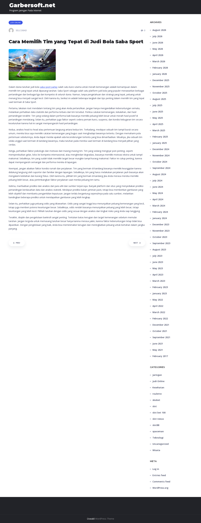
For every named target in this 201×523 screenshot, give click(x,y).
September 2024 (161, 167)
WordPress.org (160, 487)
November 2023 (160, 230)
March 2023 (158, 280)
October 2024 (159, 161)
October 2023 (159, 236)
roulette (157, 393)
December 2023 (160, 224)
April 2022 (157, 305)
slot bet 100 (159, 412)
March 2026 (158, 61)
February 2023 (160, 287)
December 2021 (160, 324)
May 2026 (157, 48)
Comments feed (161, 481)
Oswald (91, 518)
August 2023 (159, 249)
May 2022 (157, 299)
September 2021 (161, 337)
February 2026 (160, 67)
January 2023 (159, 293)
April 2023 (157, 274)
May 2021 (157, 349)
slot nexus (158, 418)
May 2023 (157, 268)
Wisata (156, 450)
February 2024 (160, 211)
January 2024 (159, 218)
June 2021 (157, 343)
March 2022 (158, 312)
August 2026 (159, 30)
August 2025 (159, 99)
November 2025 (160, 86)
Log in (155, 469)
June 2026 (157, 42)
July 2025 (157, 105)
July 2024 (157, 180)
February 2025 (160, 136)
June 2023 (157, 262)
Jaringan (157, 374)
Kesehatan (158, 387)
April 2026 (157, 55)
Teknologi (157, 437)
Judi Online (158, 381)
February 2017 (160, 356)
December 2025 (160, 80)
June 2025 (157, 111)
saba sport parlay (48, 86)
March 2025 (158, 130)
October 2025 (159, 92)
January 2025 (159, 142)
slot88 (155, 425)
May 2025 (157, 117)
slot (154, 406)
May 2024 (157, 193)
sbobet (156, 400)
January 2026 (159, 73)
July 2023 (157, 255)
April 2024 (157, 199)
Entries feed (159, 475)
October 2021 (159, 331)
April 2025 (157, 124)
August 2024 (159, 174)
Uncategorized (160, 443)
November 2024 (160, 155)
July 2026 (157, 36)
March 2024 (158, 205)
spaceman (158, 431)
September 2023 (161, 243)
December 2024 (160, 149)
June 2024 (157, 186)
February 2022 (160, 318)
